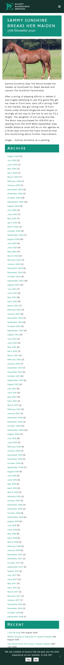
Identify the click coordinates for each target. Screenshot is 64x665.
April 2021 (12, 401)
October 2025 (14, 198)
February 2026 (14, 181)
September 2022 (15, 330)
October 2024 (14, 231)
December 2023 (15, 268)
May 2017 (11, 583)
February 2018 (14, 546)
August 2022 (13, 334)
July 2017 (11, 575)
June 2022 (12, 343)
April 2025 (12, 223)
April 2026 (12, 173)
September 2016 (15, 617)
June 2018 (12, 530)
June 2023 (12, 293)
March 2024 (13, 256)
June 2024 (12, 247)
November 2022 (14, 322)
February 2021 (14, 409)
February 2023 (14, 310)
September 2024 (15, 235)
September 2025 (15, 202)
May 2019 (11, 484)
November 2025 (14, 193)
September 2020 (15, 430)
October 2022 (14, 326)
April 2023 (12, 301)
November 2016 (14, 608)
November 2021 (14, 372)
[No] (60, 656)
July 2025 (12, 210)
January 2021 (13, 413)
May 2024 (11, 252)
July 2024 (12, 243)
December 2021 (14, 368)
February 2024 (14, 260)
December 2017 (14, 554)
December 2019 (14, 455)
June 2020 (12, 442)
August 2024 (13, 239)
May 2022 (11, 347)
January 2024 (13, 264)
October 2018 (13, 513)
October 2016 (13, 612)
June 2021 (12, 393)
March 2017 (12, 592)
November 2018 (14, 509)
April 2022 (12, 351)
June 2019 (12, 480)
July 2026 (12, 160)
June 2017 (12, 579)
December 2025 (15, 189)
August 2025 (13, 206)
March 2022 (13, 355)
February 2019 (14, 496)
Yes (28, 659)
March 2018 (12, 542)
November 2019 (14, 459)
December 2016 (14, 604)
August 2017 (13, 571)
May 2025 (11, 218)
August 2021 (13, 384)
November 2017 (14, 558)
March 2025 (13, 227)
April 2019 (12, 488)
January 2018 (13, 550)
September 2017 (15, 567)
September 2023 (15, 281)
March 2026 (13, 177)
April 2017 (12, 588)
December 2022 (15, 318)
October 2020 (14, 426)
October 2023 (14, 276)
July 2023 (12, 289)
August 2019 (13, 471)
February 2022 (14, 359)
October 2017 (13, 563)
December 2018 (14, 505)
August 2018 (13, 521)
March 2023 (13, 306)
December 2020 (15, 417)
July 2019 (11, 476)
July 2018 (11, 525)
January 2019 (13, 500)
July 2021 (11, 388)
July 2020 (12, 438)
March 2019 (12, 492)
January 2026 (13, 185)
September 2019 (15, 467)
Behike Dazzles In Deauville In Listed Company (29, 637)
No (36, 659)
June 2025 (12, 214)
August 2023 (13, 285)
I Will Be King (13, 632)
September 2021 (15, 380)
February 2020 (14, 447)
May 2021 (11, 397)
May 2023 (11, 297)
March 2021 (12, 405)
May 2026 (11, 169)
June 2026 (12, 164)
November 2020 (14, 422)
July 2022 (12, 339)
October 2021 (13, 376)
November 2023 (14, 272)
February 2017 (14, 596)
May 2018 (11, 534)
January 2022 (13, 364)
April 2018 (12, 538)
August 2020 (13, 434)
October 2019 (13, 463)
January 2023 (13, 314)
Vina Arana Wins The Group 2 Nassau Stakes (28, 644)
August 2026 (13, 156)
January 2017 (13, 600)
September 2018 (15, 517)
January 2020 (13, 451)
